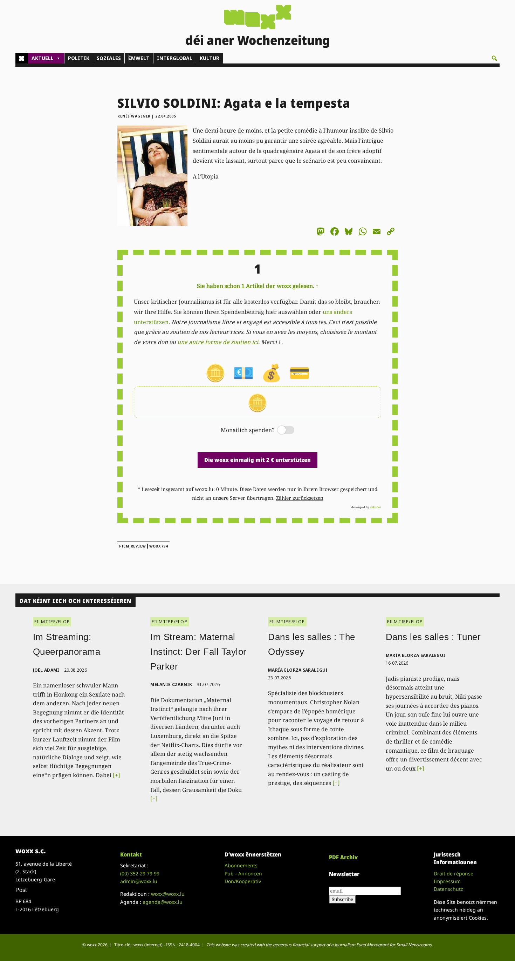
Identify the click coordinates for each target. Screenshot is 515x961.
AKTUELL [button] (43, 58)
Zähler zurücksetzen (299, 498)
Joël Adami (46, 670)
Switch (279, 430)
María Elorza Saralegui (298, 670)
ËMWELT (139, 58)
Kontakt (131, 854)
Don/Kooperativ (243, 881)
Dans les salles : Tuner (433, 637)
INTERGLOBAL (174, 58)
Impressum (447, 881)
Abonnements (241, 865)
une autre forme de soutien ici (217, 342)
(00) (139, 873)
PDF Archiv (343, 857)
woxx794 (158, 546)
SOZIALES (109, 58)
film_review (132, 546)
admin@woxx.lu (138, 881)
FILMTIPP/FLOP (52, 622)
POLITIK (78, 58)
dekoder (375, 507)
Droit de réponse (453, 873)
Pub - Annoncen (243, 873)
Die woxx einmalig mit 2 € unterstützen (257, 460)
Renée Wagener (134, 116)
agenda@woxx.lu (163, 902)
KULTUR (209, 58)
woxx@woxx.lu (168, 894)
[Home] (21, 58)
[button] (494, 58)
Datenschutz (448, 889)
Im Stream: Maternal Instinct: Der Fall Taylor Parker (198, 651)
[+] (116, 775)
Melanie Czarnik (171, 684)
